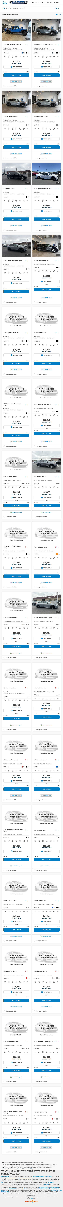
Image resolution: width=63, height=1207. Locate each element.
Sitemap (19, 1197)
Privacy (23, 1197)
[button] (29, 29)
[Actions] (28, 44)
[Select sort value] (59, 14)
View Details (16, 75)
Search (57, 8)
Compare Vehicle (11, 86)
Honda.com (32, 1198)
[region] (16, 72)
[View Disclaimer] (27, 56)
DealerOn (15, 1197)
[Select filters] (57, 14)
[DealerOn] (31, 1195)
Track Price (17, 67)
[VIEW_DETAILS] (16, 318)
